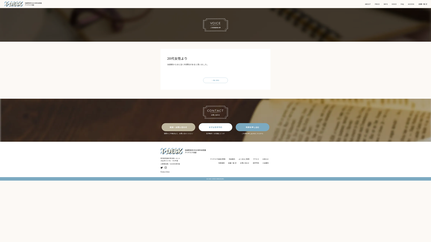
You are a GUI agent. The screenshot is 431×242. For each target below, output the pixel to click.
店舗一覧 (231, 163)
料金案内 (232, 159)
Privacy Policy (165, 172)
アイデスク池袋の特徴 (217, 159)
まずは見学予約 (215, 127)
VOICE (394, 4)
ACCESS (411, 4)
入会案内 (266, 163)
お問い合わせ (244, 163)
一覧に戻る (215, 80)
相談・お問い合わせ (178, 127)
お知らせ (266, 159)
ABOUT (368, 4)
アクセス (256, 159)
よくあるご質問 (244, 159)
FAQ (402, 4)
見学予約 (256, 163)
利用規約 (222, 163)
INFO (386, 4)
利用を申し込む (252, 127)
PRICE (377, 4)
